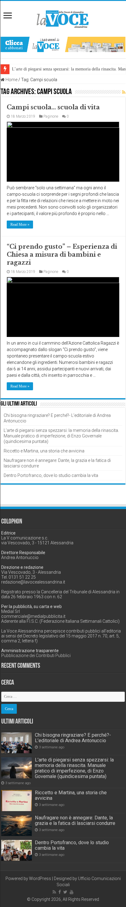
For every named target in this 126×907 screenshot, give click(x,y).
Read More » (19, 224)
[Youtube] (71, 892)
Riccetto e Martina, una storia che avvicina (44, 450)
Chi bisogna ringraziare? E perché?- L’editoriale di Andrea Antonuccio (73, 737)
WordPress (40, 878)
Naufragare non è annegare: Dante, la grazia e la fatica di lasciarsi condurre (75, 820)
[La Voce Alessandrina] (63, 18)
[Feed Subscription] (123, 92)
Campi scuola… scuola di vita (53, 107)
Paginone (50, 116)
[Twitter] (65, 892)
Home (11, 79)
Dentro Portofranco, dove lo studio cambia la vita (51, 475)
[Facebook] (59, 892)
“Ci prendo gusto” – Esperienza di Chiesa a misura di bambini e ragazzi (62, 254)
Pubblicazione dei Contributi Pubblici (36, 655)
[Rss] (54, 892)
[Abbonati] (63, 44)
